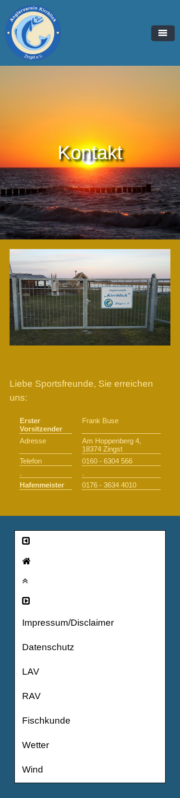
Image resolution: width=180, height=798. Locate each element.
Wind (32, 769)
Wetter (35, 745)
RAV (31, 696)
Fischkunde (46, 720)
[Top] (90, 581)
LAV (30, 672)
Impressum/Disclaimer (68, 623)
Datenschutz (48, 647)
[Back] (90, 541)
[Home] (90, 561)
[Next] (90, 601)
